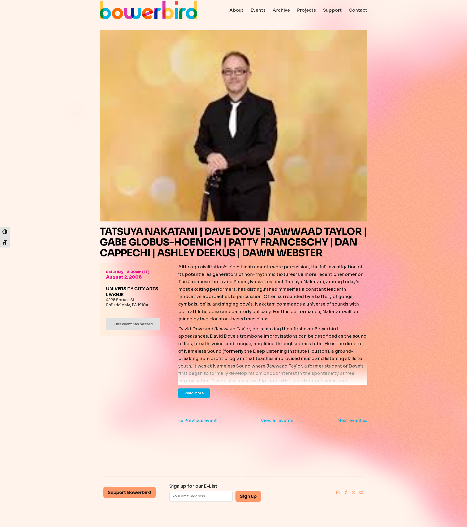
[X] (353, 492)
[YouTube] (361, 492)
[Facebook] (346, 492)
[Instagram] (338, 492)
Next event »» (352, 420)
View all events (277, 420)
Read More (194, 393)
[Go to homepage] (148, 10)
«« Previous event (197, 420)
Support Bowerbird (129, 492)
